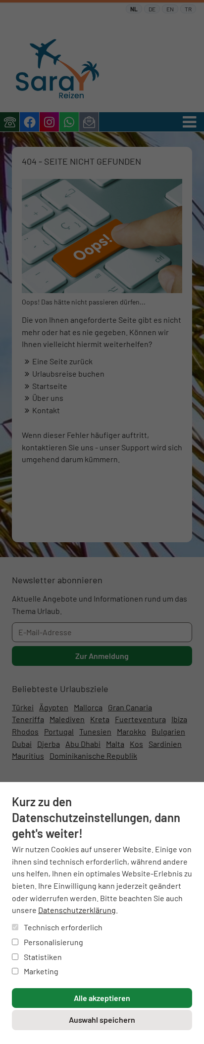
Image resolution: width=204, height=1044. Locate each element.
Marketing (40, 971)
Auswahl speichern (102, 1019)
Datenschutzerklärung (77, 909)
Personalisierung (52, 942)
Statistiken (42, 956)
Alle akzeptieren (102, 997)
